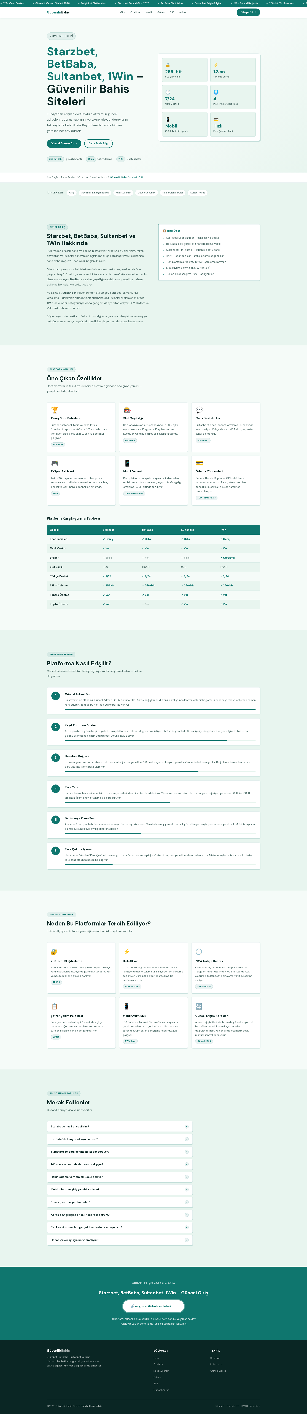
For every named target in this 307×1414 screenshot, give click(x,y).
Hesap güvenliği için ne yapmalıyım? (119, 1240)
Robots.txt (216, 1364)
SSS (172, 12)
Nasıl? (149, 12)
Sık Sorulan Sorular (172, 192)
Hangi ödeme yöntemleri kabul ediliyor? (119, 1177)
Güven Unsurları (146, 192)
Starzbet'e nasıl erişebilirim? (119, 1126)
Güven (161, 12)
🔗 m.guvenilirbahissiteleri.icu (153, 1306)
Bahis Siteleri (68, 177)
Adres (182, 12)
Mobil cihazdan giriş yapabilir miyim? (119, 1189)
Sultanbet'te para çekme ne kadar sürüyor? (119, 1152)
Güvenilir (58, 12)
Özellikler (135, 12)
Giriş (122, 12)
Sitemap (215, 1358)
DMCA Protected (250, 1406)
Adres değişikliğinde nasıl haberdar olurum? (119, 1215)
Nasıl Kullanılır (99, 177)
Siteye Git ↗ (248, 12)
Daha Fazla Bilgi (98, 143)
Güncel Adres (197, 192)
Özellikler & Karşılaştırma (95, 192)
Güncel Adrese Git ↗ (64, 143)
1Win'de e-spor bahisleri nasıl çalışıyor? (119, 1164)
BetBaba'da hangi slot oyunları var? (119, 1139)
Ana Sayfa (52, 177)
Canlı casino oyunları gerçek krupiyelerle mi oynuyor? (119, 1227)
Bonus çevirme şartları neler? (119, 1202)
